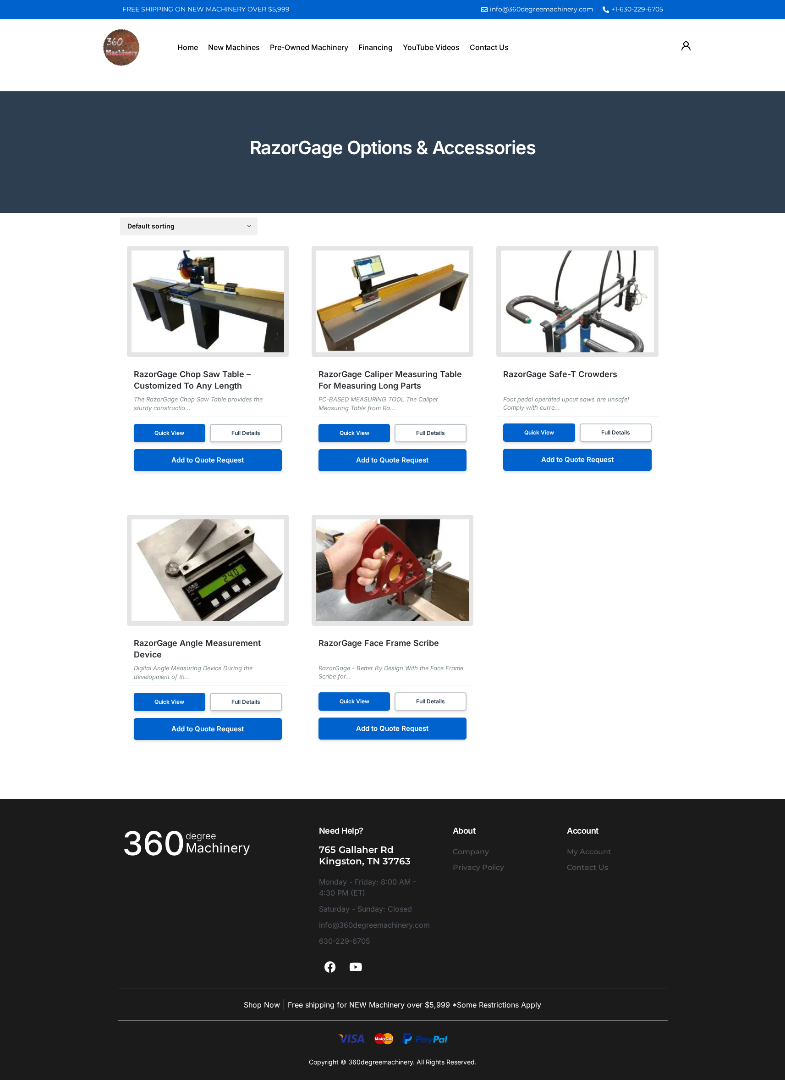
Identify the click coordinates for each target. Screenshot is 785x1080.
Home (187, 47)
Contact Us (489, 47)
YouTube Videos (431, 47)
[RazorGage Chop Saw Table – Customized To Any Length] (208, 301)
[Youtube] (355, 967)
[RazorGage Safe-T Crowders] (577, 301)
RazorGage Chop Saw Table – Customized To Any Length (192, 379)
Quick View (169, 432)
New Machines (234, 47)
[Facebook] (330, 967)
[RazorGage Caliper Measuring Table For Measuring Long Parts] (392, 301)
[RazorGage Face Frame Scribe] (392, 570)
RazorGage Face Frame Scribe (378, 643)
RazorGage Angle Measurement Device (197, 648)
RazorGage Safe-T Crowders (560, 374)
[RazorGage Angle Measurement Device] (208, 570)
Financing (375, 47)
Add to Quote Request (207, 460)
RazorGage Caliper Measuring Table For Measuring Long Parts (390, 379)
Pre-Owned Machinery (309, 47)
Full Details (245, 432)
